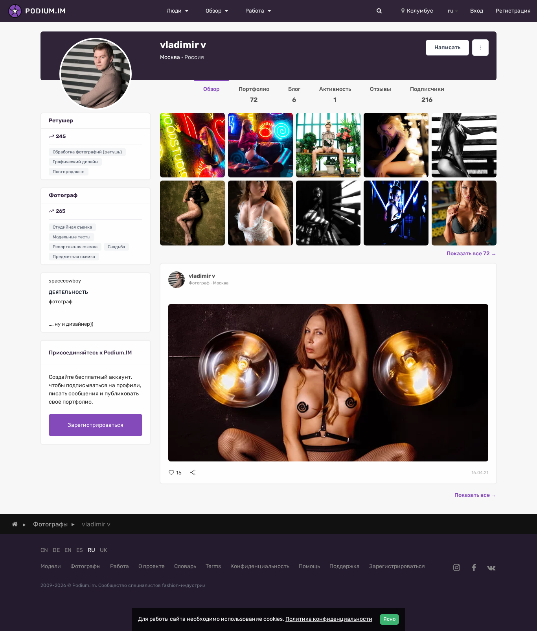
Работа (119, 566)
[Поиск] (379, 11)
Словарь (185, 566)
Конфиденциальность (259, 566)
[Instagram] (456, 567)
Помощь (309, 566)
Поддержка (344, 566)
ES (79, 550)
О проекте (151, 566)
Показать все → (475, 495)
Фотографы (85, 566)
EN (68, 550)
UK (103, 550)
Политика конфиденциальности (328, 619)
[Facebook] (473, 567)
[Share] (192, 472)
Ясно (389, 619)
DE (56, 550)
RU (91, 550)
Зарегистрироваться (95, 425)
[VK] (491, 567)
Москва (170, 57)
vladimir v (202, 276)
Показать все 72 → (472, 253)
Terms (213, 566)
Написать (447, 47)
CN (44, 550)
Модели (50, 566)
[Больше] (480, 47)
